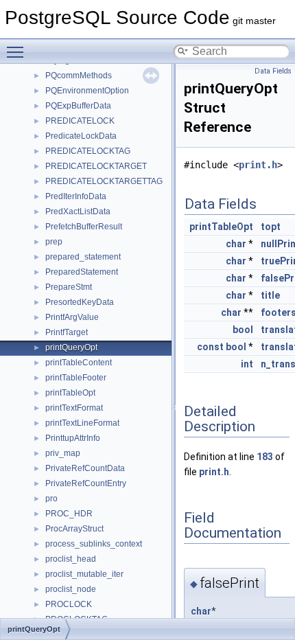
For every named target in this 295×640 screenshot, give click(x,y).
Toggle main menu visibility (17, 51)
